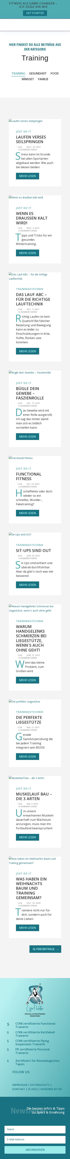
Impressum (19, 1084)
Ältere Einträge (43, 949)
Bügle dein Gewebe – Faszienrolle (30, 393)
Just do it (23, 131)
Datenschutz (40, 1084)
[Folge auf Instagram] (23, 1078)
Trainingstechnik (29, 289)
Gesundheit (38, 73)
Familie (43, 79)
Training (18, 73)
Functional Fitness (28, 476)
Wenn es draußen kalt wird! (32, 218)
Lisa (20, 147)
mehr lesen (27, 176)
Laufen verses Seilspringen (31, 139)
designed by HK (51, 1089)
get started (35, 13)
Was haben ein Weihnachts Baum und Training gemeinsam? (31, 888)
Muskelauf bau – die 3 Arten (34, 796)
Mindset (28, 79)
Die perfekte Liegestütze (29, 720)
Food (55, 73)
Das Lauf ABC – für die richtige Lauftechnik (33, 299)
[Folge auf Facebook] (15, 1078)
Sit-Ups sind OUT (33, 550)
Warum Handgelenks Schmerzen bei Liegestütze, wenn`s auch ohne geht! (31, 638)
